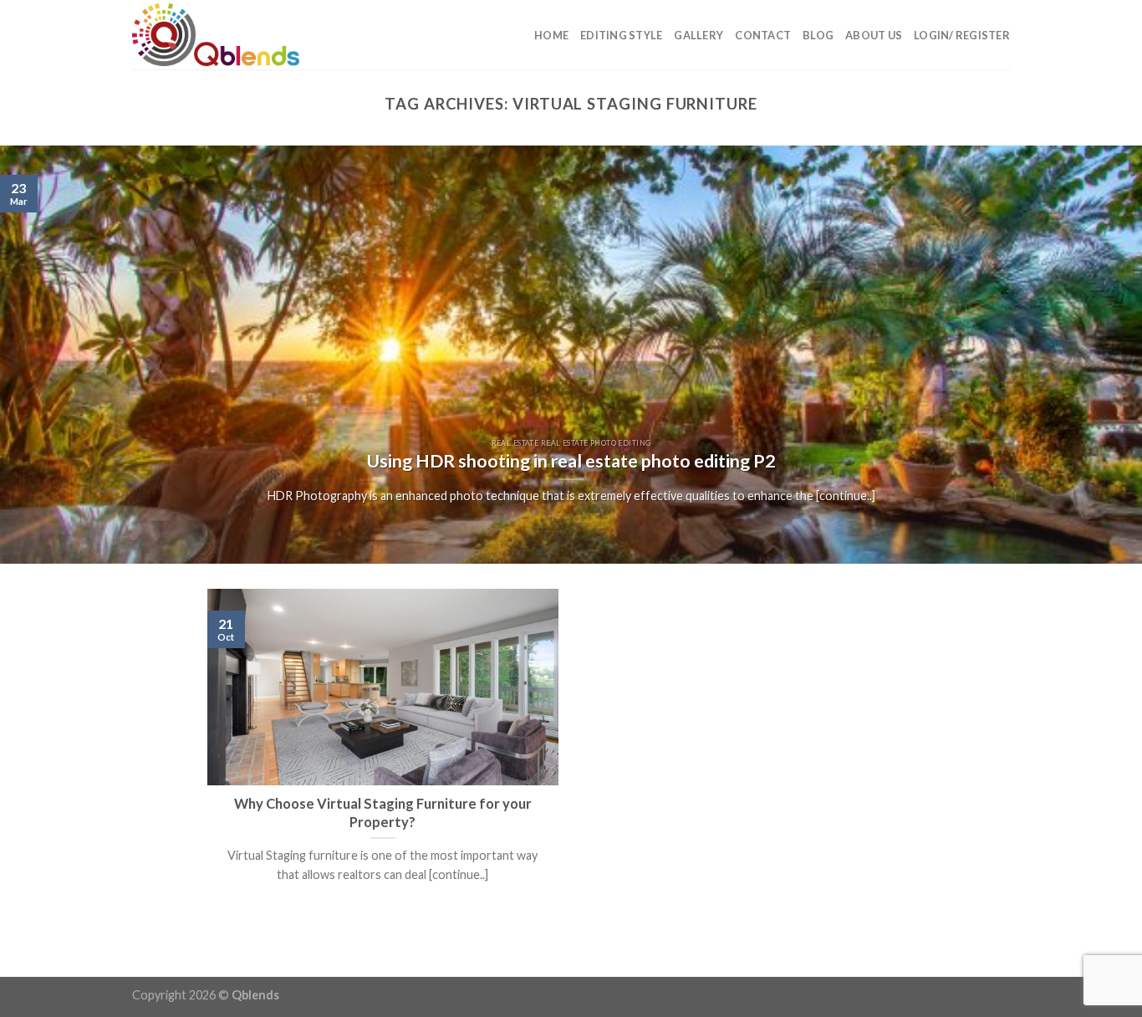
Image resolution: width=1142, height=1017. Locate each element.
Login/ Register (962, 35)
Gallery (698, 35)
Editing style (621, 35)
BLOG (818, 35)
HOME (551, 35)
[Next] (1098, 354)
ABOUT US (873, 35)
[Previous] (44, 354)
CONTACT (763, 35)
